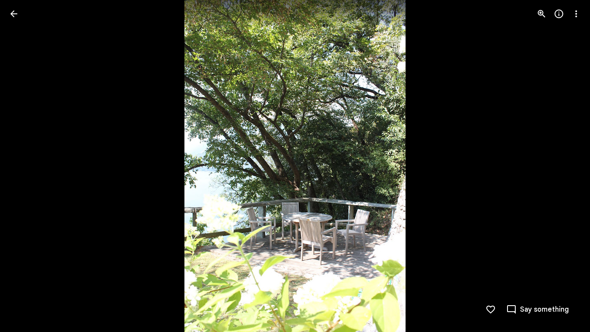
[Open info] (559, 13)
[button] (24, 166)
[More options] (576, 13)
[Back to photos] (13, 13)
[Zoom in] (541, 13)
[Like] (490, 309)
